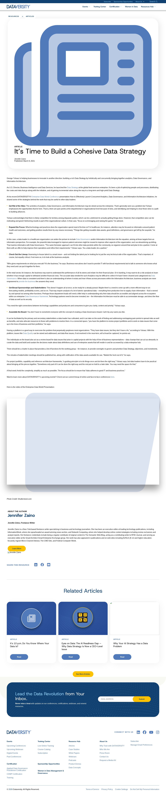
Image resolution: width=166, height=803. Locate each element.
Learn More (16, 548)
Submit (142, 699)
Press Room (105, 753)
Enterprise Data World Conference (46, 197)
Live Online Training (46, 746)
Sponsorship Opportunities (123, 1)
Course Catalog (44, 749)
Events (85, 6)
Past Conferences (14, 757)
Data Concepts (75, 768)
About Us (139, 1)
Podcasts (72, 760)
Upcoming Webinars (15, 749)
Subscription (43, 753)
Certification (114, 6)
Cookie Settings (121, 789)
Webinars (72, 757)
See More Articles (83, 674)
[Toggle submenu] (143, 1)
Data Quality (28, 333)
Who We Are (105, 749)
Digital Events (12, 753)
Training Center (100, 6)
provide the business (27, 281)
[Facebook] (42, 565)
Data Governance (83, 239)
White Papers (74, 753)
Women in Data (131, 6)
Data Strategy (72, 187)
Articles (30, 16)
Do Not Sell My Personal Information (144, 789)
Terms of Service (92, 789)
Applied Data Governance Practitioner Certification (17, 769)
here (112, 377)
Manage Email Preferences (141, 745)
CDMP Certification (14, 774)
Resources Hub (147, 6)
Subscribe (107, 1)
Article (13, 639)
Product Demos (75, 764)
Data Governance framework (36, 296)
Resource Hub (74, 741)
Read (19, 657)
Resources (13, 16)
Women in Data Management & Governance (51, 772)
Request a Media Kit (108, 760)
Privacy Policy (107, 789)
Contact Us (104, 757)
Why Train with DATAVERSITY (112, 746)
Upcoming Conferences (16, 746)
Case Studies (74, 749)
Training (10, 778)
